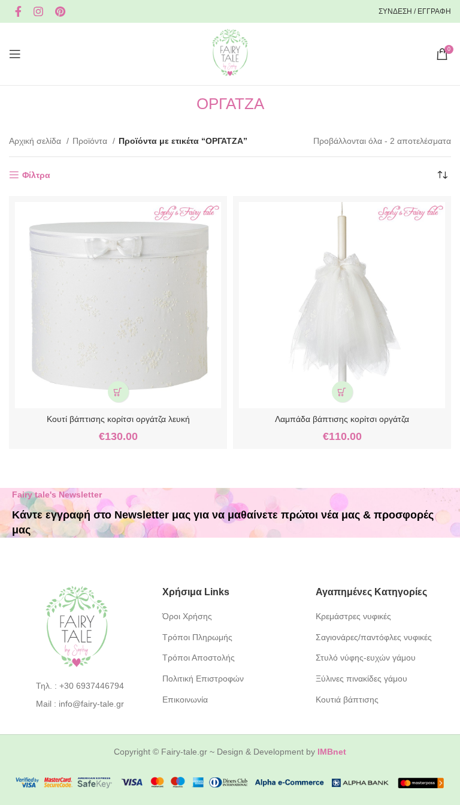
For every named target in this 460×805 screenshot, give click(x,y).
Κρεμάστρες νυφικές (353, 616)
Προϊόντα (91, 141)
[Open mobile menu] (15, 54)
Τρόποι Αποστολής (198, 657)
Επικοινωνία (185, 699)
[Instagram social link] (38, 11)
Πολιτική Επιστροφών (203, 678)
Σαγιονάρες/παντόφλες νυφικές (374, 637)
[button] (118, 391)
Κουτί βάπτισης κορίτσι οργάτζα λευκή (118, 419)
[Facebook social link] (18, 11)
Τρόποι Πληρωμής (197, 637)
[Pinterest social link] (60, 11)
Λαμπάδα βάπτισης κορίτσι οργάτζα (342, 419)
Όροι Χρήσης (187, 616)
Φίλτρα (36, 175)
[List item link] (77, 685)
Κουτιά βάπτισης (347, 699)
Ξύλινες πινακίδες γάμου (361, 678)
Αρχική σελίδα (36, 141)
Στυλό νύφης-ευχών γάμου (366, 657)
